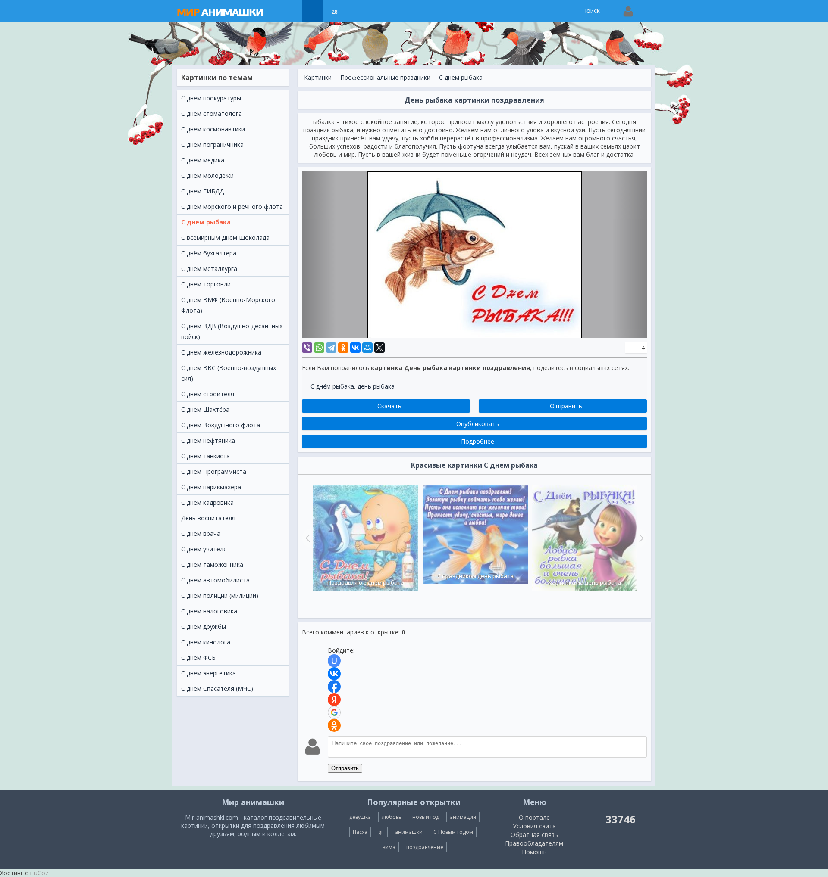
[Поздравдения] (356, 11)
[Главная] (228, 11)
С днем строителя (207, 394)
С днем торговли (206, 284)
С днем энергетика (208, 673)
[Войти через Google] (334, 712)
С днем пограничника (212, 144)
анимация (463, 817)
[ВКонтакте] (355, 347)
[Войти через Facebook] (334, 686)
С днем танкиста (205, 456)
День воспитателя (208, 518)
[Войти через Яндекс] (334, 699)
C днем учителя (204, 549)
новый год (425, 817)
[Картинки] (312, 11)
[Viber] (307, 347)
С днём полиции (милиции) (219, 595)
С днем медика (202, 160)
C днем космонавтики (213, 129)
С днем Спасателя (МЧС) (217, 688)
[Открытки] (291, 11)
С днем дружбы (203, 626)
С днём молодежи (207, 175)
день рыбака (376, 386)
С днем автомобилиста (215, 580)
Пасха (360, 832)
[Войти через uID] (334, 660)
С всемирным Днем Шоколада (225, 237)
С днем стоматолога (211, 113)
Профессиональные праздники (385, 77)
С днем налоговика (209, 611)
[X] (379, 347)
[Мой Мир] (367, 347)
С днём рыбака (332, 386)
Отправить (345, 768)
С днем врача (200, 533)
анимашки (409, 832)
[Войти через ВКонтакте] (334, 673)
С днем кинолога (205, 642)
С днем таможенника (212, 564)
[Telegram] (331, 347)
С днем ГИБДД (202, 191)
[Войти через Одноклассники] (334, 725)
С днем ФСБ (198, 657)
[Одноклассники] (343, 347)
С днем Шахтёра (205, 409)
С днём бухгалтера (208, 253)
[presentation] (306, 538)
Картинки (318, 77)
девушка (360, 817)
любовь (391, 817)
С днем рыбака (206, 222)
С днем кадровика (207, 502)
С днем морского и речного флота (232, 206)
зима (389, 847)
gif (381, 832)
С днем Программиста (213, 471)
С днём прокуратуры (211, 98)
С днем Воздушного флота (220, 425)
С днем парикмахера (211, 487)
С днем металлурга (209, 268)
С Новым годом (453, 832)
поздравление (424, 847)
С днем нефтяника (208, 440)
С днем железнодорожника (221, 352)
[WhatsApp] (319, 347)
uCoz (41, 873)
